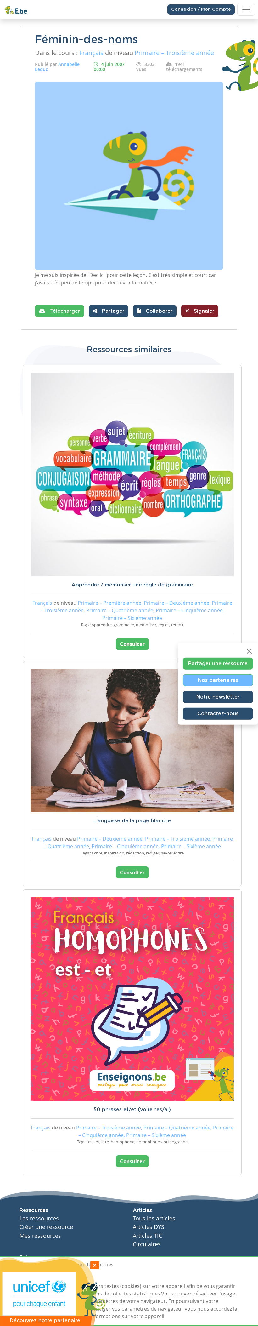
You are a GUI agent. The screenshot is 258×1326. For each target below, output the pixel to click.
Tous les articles (154, 1218)
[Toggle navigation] (246, 9)
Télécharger (64, 311)
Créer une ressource (46, 1227)
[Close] (249, 651)
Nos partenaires (218, 680)
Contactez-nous (217, 713)
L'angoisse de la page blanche (132, 820)
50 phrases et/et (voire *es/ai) (132, 1109)
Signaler (203, 311)
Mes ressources (40, 1235)
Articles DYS (148, 1227)
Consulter (132, 644)
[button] (155, 311)
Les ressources (39, 1218)
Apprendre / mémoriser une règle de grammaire (132, 584)
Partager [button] (112, 311)
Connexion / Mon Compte (201, 9)
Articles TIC (147, 1235)
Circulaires (147, 1244)
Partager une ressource (218, 663)
